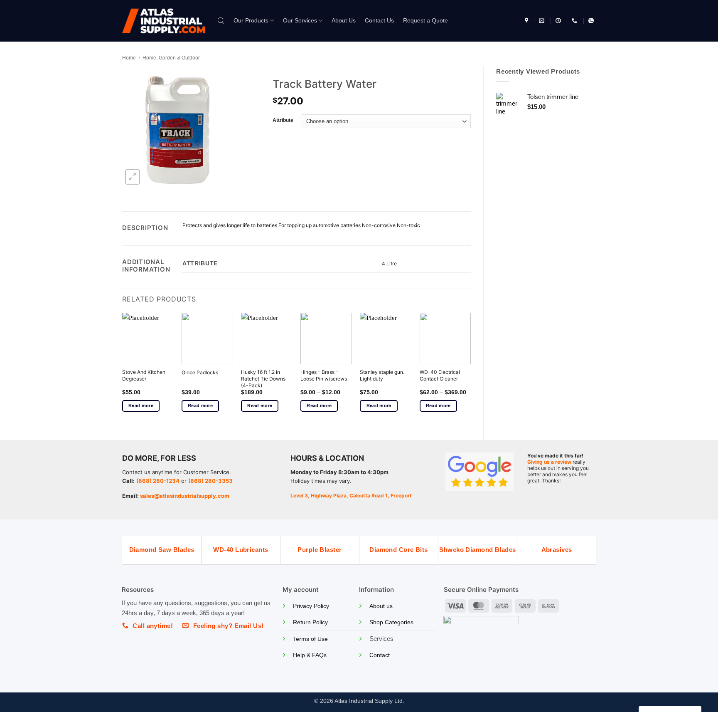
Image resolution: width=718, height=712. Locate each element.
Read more (140, 405)
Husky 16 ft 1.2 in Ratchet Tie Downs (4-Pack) (263, 378)
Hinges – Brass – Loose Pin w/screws (323, 375)
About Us (344, 20)
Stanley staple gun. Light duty (382, 375)
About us (381, 606)
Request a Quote (425, 20)
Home (129, 58)
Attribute (283, 120)
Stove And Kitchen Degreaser (143, 375)
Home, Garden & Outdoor (171, 58)
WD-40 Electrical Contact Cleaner (440, 375)
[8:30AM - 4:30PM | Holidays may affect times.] (559, 20)
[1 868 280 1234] (575, 20)
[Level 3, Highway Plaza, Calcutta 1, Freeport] (527, 20)
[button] (132, 177)
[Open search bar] (221, 20)
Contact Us (379, 20)
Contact (379, 655)
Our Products (251, 20)
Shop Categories (391, 622)
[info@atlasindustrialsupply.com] (542, 20)
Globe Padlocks (200, 372)
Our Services (300, 20)
